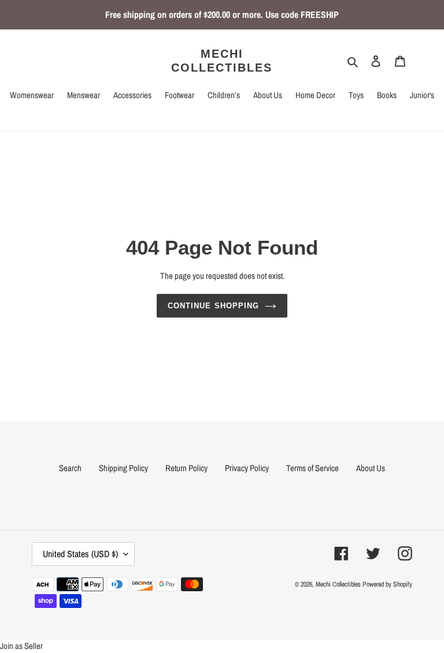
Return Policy (186, 468)
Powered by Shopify (387, 584)
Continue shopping (213, 305)
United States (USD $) (80, 553)
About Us (370, 468)
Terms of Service (312, 468)
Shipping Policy (123, 468)
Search (70, 468)
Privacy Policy (247, 468)
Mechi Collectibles (221, 60)
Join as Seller (21, 646)
